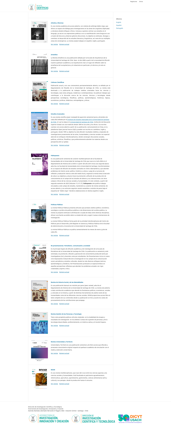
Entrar (141, 1)
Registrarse (133, 1)
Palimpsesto (55, 155)
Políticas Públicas (57, 204)
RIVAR (53, 370)
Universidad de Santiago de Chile (82, 122)
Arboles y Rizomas (57, 23)
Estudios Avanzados (58, 114)
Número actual (64, 44)
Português (119, 28)
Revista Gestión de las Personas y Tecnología (66, 314)
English (118, 22)
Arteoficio (54, 55)
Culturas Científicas (57, 82)
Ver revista (54, 44)
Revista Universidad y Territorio (62, 342)
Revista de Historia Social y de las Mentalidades (67, 282)
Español (118, 25)
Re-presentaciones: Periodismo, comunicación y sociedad (70, 246)
